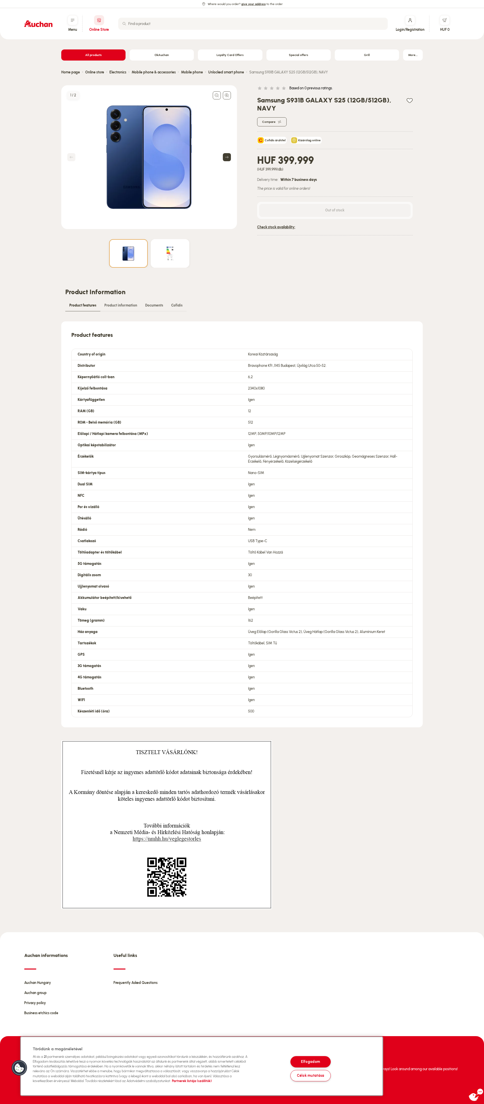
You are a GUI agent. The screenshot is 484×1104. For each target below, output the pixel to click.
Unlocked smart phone (226, 72)
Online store (94, 72)
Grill (367, 55)
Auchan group (35, 993)
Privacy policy (35, 1003)
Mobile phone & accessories (154, 72)
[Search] (124, 24)
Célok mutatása (310, 1075)
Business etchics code (41, 1013)
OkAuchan (162, 55)
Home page (70, 72)
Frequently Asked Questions (135, 983)
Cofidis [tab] (177, 305)
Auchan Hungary (37, 983)
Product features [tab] (82, 305)
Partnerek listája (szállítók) (192, 1081)
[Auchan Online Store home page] (38, 23)
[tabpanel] (241, 524)
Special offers (298, 55)
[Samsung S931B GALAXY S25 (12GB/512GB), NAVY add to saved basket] (410, 100)
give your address (253, 4)
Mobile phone (192, 72)
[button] (19, 1068)
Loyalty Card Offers (230, 55)
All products (93, 55)
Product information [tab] (120, 305)
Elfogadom (310, 1061)
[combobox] (253, 24)
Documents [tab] (154, 305)
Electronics (117, 72)
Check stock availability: (276, 227)
